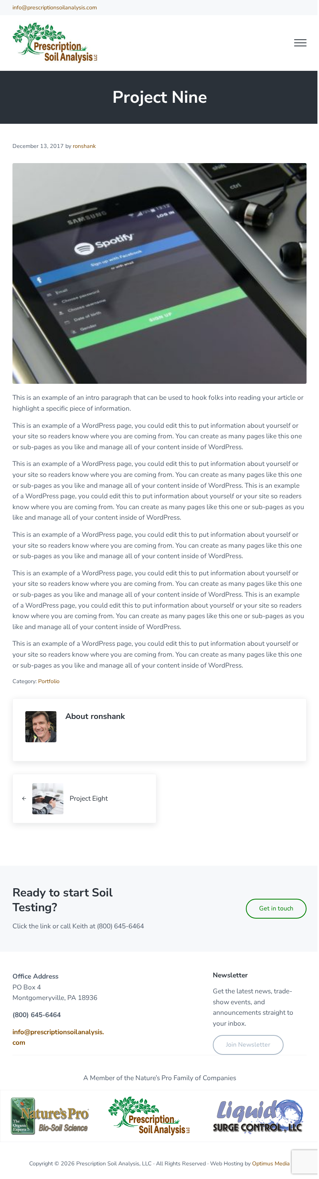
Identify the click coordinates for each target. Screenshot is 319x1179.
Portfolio (49, 681)
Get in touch (276, 908)
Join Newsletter (248, 1044)
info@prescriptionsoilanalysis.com (54, 7)
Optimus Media (271, 1163)
